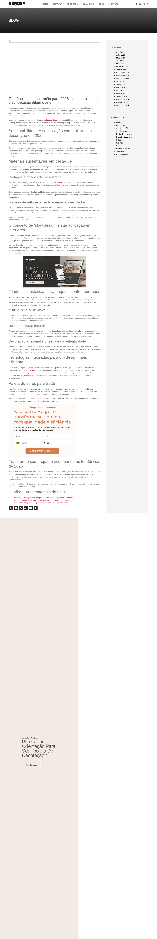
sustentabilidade (48, 141)
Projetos (119, 143)
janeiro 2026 (121, 70)
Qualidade (88, 4)
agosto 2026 (121, 52)
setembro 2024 (122, 105)
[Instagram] (144, 4)
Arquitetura (120, 125)
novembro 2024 (122, 99)
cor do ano (41, 399)
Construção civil (122, 128)
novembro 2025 (122, 76)
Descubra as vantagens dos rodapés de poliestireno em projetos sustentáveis (43, 498)
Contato (113, 4)
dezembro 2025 (122, 73)
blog (61, 492)
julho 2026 (120, 55)
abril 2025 (120, 90)
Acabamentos (121, 122)
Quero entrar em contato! (42, 451)
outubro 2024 (122, 102)
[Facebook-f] (136, 4)
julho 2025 (120, 84)
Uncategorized (122, 155)
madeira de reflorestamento (21, 208)
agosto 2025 (121, 81)
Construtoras (121, 131)
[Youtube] (140, 4)
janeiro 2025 (121, 96)
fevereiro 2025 (122, 93)
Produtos (72, 4)
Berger (51, 474)
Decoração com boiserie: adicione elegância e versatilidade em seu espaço (42, 500)
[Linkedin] (147, 4)
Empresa (57, 4)
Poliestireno (120, 140)
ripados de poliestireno (65, 182)
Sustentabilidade (123, 149)
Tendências (120, 152)
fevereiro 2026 (122, 67)
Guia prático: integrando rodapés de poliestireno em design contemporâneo (42, 503)
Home (45, 4)
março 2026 (121, 64)
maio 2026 (120, 58)
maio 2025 (120, 87)
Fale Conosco (31, 765)
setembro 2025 (122, 78)
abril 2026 (120, 61)
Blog (101, 4)
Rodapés (119, 146)
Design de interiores (124, 134)
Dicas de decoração (124, 137)
